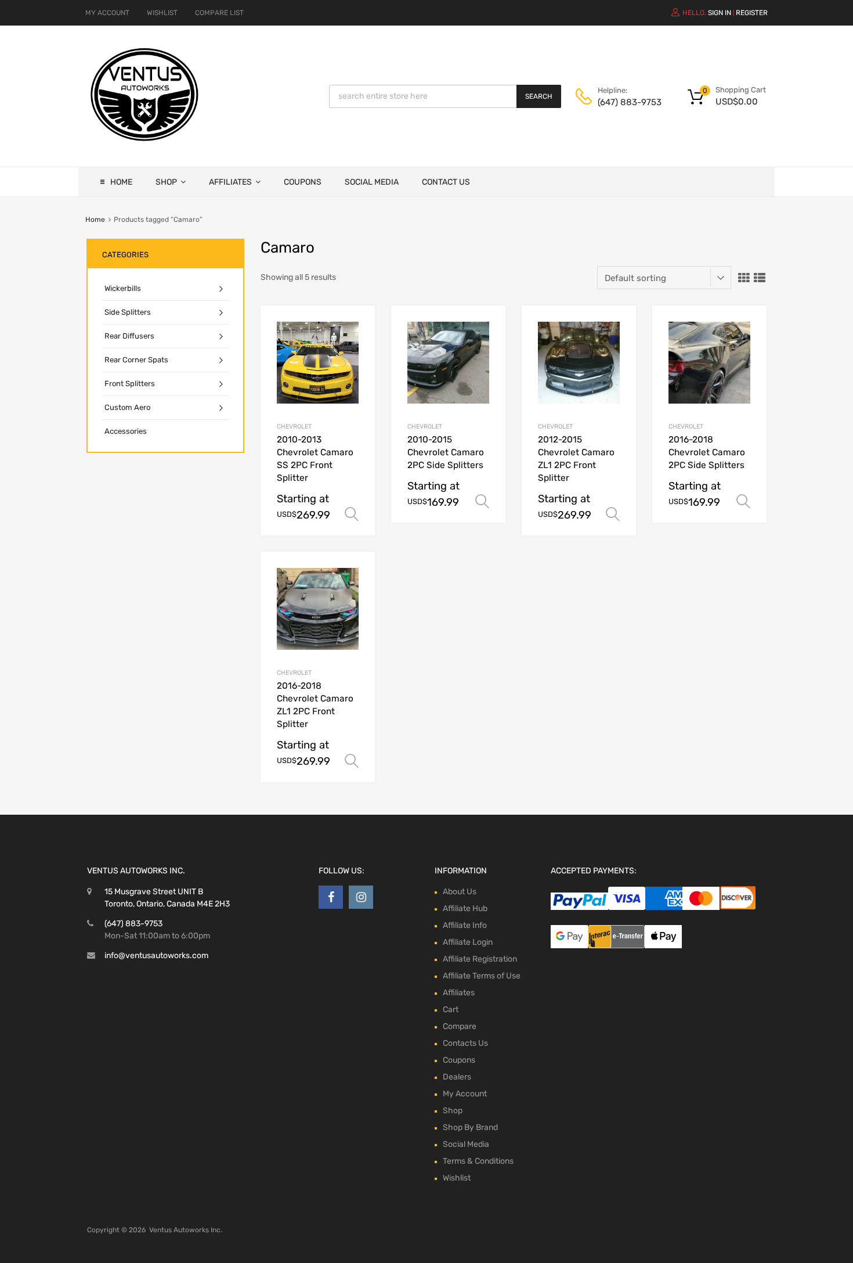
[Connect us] (331, 897)
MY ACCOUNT (107, 13)
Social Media (372, 182)
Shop (166, 182)
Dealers (457, 1077)
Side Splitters (127, 312)
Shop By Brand (470, 1127)
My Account (465, 1094)
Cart (450, 1009)
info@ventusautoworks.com (156, 955)
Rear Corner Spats (136, 359)
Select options (352, 514)
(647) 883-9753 (626, 102)
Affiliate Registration (480, 959)
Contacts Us (465, 1043)
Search (538, 96)
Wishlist (457, 1178)
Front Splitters (129, 383)
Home (121, 182)
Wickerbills (122, 288)
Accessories (125, 431)
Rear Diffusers (129, 336)
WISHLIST (162, 13)
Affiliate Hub (465, 908)
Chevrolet (294, 426)
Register (752, 13)
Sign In (719, 13)
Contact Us (446, 182)
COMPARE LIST (219, 13)
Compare (459, 1026)
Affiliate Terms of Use (482, 976)
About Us (459, 892)
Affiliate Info (465, 925)
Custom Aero (127, 407)
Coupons (302, 182)
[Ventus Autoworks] (145, 141)
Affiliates (230, 182)
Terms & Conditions (478, 1161)
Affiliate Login (468, 942)
